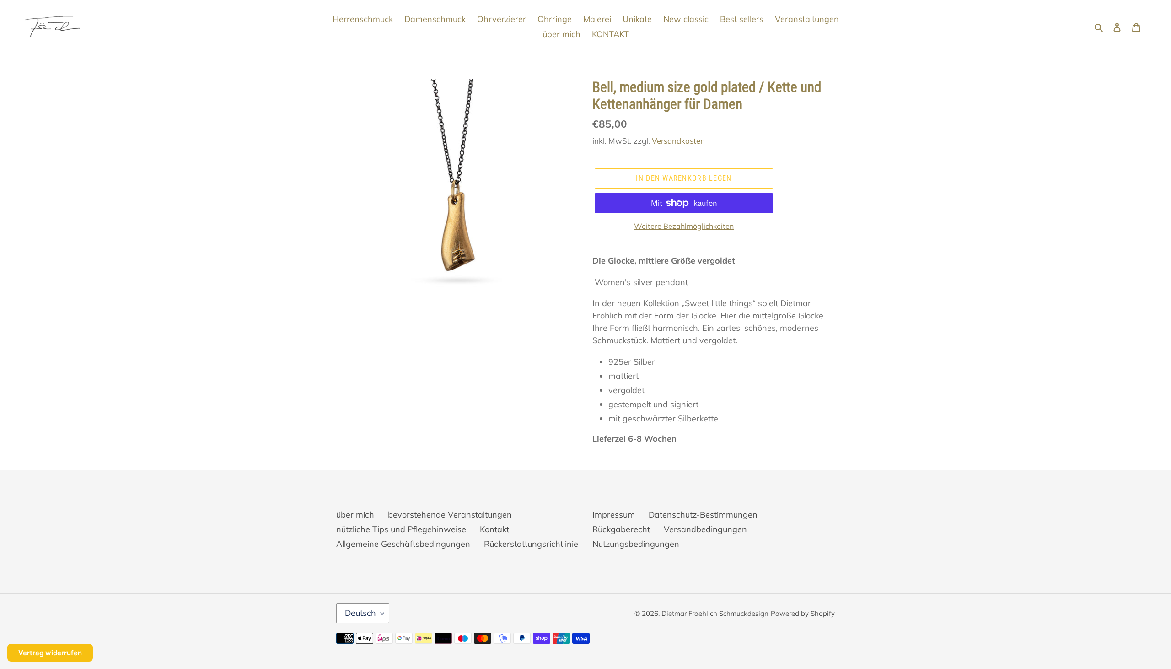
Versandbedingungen (705, 529)
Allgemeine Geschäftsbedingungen (403, 544)
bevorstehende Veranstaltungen (450, 514)
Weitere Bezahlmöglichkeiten (684, 226)
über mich (355, 514)
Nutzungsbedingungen (635, 544)
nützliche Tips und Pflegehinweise (401, 529)
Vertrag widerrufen (50, 652)
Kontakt (494, 529)
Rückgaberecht (621, 529)
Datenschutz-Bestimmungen (703, 514)
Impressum (613, 514)
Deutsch (360, 613)
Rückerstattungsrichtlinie (531, 544)
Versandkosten (678, 141)
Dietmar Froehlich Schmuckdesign (714, 613)
